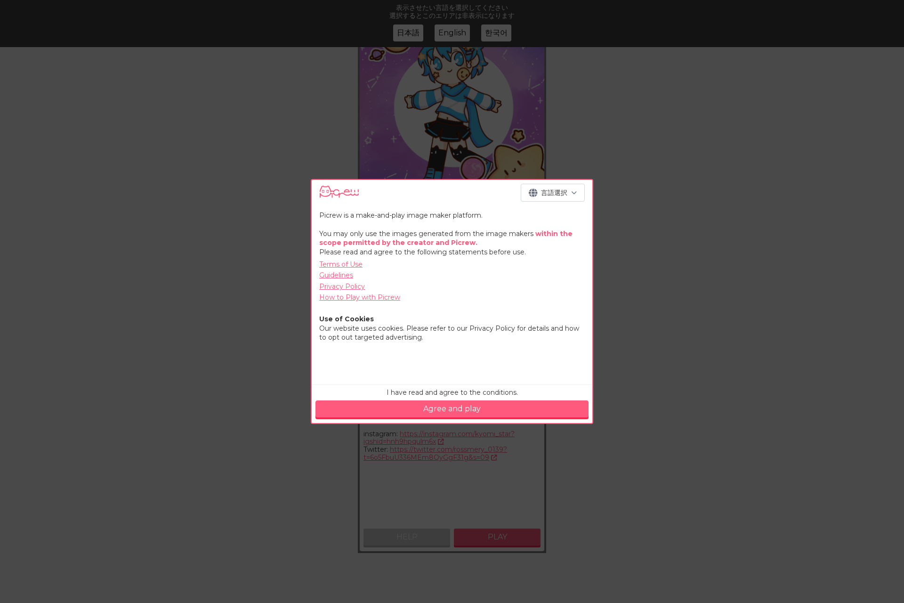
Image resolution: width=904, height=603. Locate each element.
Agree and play (452, 408)
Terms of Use (341, 264)
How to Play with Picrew (359, 297)
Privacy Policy (342, 286)
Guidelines (336, 275)
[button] (553, 193)
